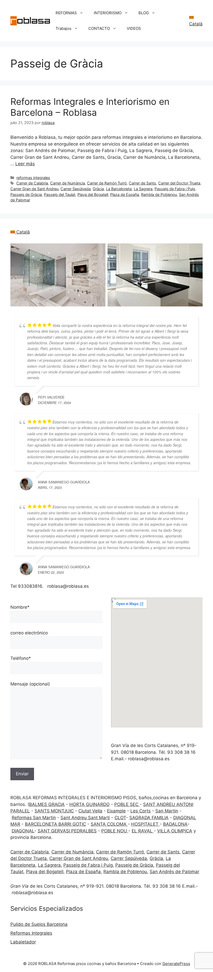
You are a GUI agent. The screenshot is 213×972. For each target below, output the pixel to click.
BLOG (143, 12)
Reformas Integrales (31, 933)
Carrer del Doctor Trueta (179, 183)
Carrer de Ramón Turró (107, 183)
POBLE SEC (127, 804)
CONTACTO (99, 28)
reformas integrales (33, 177)
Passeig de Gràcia (26, 194)
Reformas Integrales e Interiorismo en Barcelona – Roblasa (89, 107)
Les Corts (140, 810)
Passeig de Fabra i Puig (175, 189)
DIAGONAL (23, 830)
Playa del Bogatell (92, 194)
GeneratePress (176, 963)
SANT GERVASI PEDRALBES (67, 830)
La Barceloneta (119, 189)
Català (22, 232)
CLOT (120, 817)
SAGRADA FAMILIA (149, 817)
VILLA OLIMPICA (174, 830)
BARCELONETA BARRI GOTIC (55, 824)
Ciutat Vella (90, 810)
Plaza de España (124, 194)
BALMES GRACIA (47, 804)
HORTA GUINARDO (89, 804)
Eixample (116, 810)
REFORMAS (66, 12)
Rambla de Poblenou (159, 194)
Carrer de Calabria (32, 183)
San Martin (166, 810)
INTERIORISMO (108, 12)
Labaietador (23, 941)
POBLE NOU (114, 830)
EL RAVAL (143, 830)
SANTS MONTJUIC (54, 810)
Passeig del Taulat (59, 194)
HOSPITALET (145, 824)
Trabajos (63, 28)
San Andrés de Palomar (174, 871)
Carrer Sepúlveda (76, 189)
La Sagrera (143, 189)
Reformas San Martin (34, 817)
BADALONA (175, 824)
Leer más (25, 163)
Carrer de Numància (67, 183)
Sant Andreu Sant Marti (85, 817)
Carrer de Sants (142, 183)
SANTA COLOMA (109, 824)
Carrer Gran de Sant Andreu (34, 189)
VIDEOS (134, 28)
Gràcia (98, 189)
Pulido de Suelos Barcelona (39, 924)
